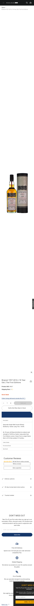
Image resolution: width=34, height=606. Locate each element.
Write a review (17, 464)
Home (3, 7)
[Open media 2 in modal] (17, 193)
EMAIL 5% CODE (18, 602)
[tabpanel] (17, 431)
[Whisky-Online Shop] (12, 3)
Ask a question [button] (17, 468)
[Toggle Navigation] (3, 3)
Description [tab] (5, 420)
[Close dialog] (32, 583)
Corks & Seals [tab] (6, 442)
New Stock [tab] (5, 449)
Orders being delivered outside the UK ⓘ (13, 398)
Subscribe (17, 535)
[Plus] (11, 403)
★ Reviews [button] (33, 304)
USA (20, 508)
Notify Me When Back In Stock (17, 408)
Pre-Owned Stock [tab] (7, 445)
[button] (27, 3)
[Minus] (3, 403)
